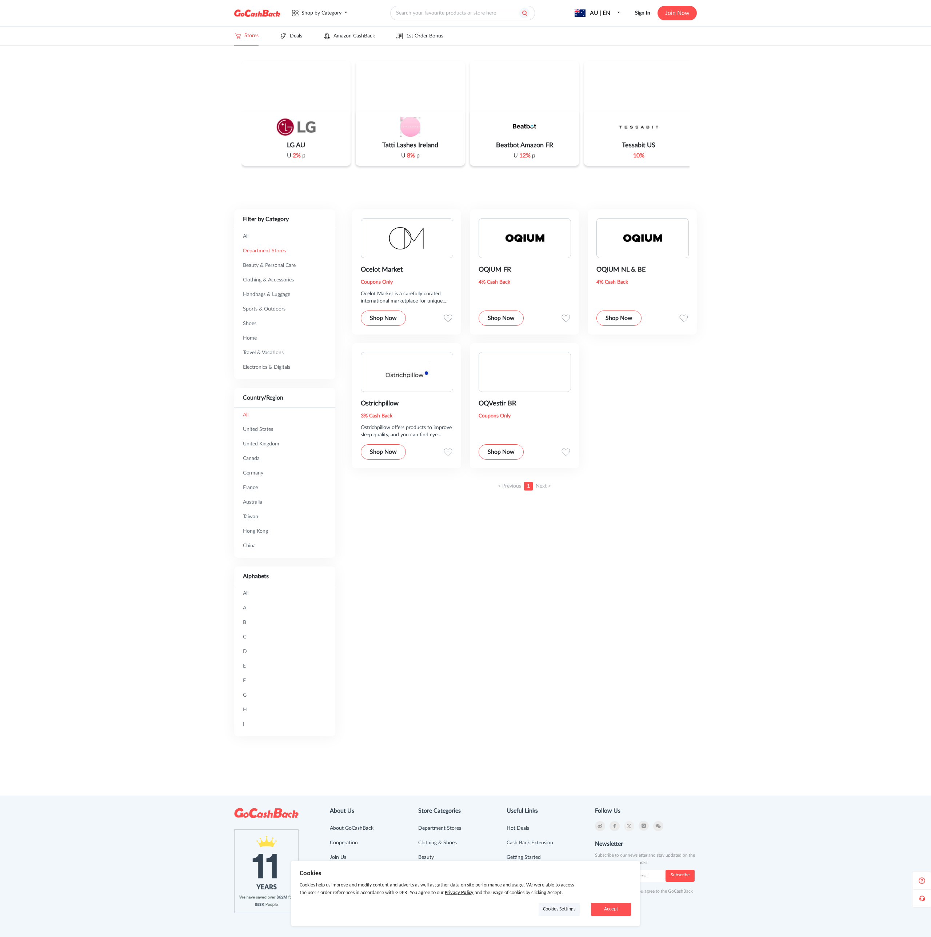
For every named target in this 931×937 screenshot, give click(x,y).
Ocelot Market (382, 270)
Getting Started (524, 857)
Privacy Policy (459, 893)
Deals (296, 36)
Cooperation (344, 842)
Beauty (426, 857)
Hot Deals (518, 828)
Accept (611, 909)
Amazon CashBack (354, 36)
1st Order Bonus (424, 36)
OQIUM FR (495, 270)
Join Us (338, 857)
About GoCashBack (351, 828)
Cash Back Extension (530, 842)
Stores (251, 35)
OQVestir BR (497, 403)
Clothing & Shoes (437, 842)
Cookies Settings (559, 909)
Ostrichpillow (380, 403)
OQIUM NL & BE (621, 270)
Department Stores (439, 828)
